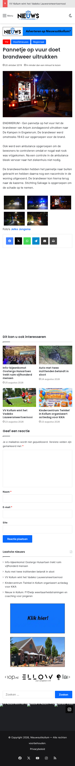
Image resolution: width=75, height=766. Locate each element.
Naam (7, 491)
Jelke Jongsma (21, 229)
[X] (18, 241)
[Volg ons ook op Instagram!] (69, 709)
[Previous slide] (5, 677)
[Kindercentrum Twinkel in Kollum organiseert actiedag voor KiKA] (55, 397)
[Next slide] (69, 677)
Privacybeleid (37, 749)
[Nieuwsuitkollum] (28, 15)
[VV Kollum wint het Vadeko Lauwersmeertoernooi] (19, 397)
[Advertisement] (37, 290)
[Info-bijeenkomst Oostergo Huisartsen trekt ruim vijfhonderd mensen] (19, 355)
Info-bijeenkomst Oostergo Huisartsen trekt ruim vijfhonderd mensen (17, 373)
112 (6, 41)
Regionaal (38, 41)
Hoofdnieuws (20, 41)
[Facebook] (9, 241)
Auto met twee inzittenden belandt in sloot (54, 371)
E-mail (7, 507)
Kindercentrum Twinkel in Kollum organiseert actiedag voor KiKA (54, 414)
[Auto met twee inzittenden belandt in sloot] (55, 355)
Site (5, 522)
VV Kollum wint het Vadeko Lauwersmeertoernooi (33, 577)
